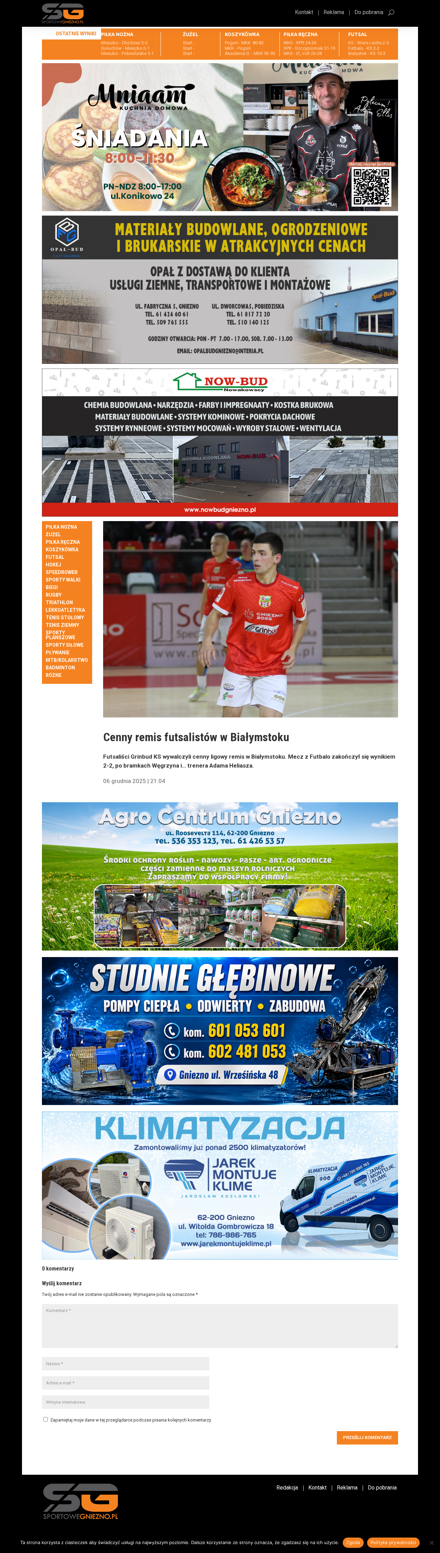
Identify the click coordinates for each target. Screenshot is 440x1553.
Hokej (53, 564)
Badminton (60, 667)
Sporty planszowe (60, 635)
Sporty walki (63, 580)
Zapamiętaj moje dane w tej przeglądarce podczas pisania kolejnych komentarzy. (131, 1420)
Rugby (54, 595)
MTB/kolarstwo (67, 660)
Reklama (333, 12)
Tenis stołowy (65, 617)
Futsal (55, 557)
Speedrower (62, 572)
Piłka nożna (61, 527)
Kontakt (304, 12)
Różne (54, 675)
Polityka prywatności (393, 1542)
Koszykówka (62, 549)
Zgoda (353, 1542)
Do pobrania (368, 12)
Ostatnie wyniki (76, 33)
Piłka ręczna (63, 542)
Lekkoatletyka (65, 610)
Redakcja (287, 1488)
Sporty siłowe (65, 645)
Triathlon (59, 602)
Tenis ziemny (62, 625)
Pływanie (57, 652)
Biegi (52, 587)
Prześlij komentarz (367, 1437)
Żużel (53, 534)
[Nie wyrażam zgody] (431, 1542)
